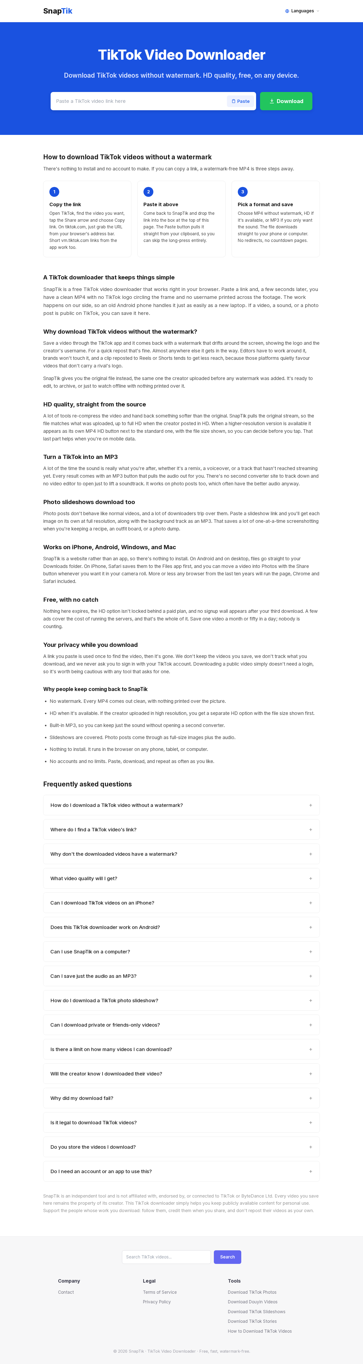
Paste (243, 101)
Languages (302, 10)
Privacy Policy (157, 1301)
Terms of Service (160, 1292)
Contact (66, 1292)
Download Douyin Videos (253, 1301)
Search (227, 1257)
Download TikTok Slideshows (256, 1311)
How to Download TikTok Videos (260, 1331)
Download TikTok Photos (252, 1292)
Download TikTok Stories (252, 1321)
